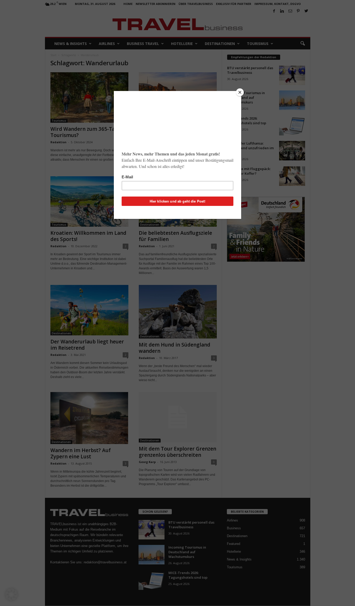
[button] (11, 594)
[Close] (240, 92)
